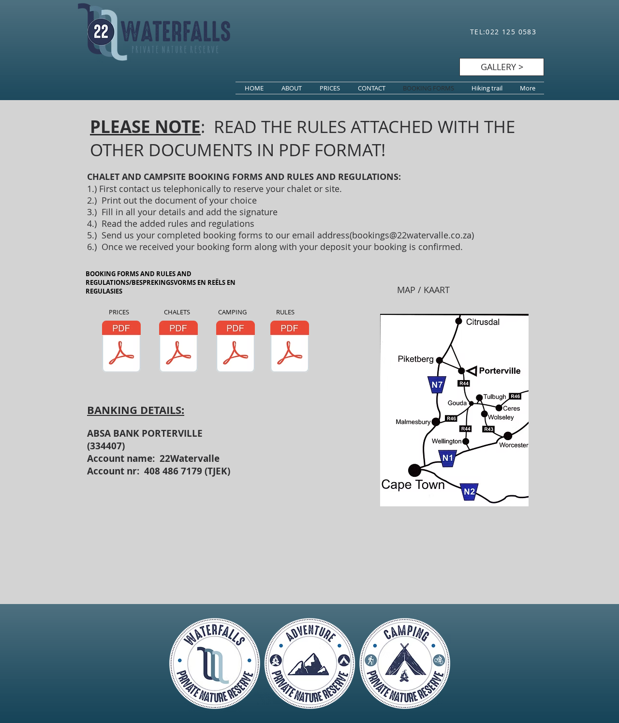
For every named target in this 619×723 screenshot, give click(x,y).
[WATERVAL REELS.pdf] (289, 348)
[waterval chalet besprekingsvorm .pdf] (178, 348)
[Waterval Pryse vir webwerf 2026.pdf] (121, 348)
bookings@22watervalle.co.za (412, 235)
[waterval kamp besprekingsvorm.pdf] (235, 348)
